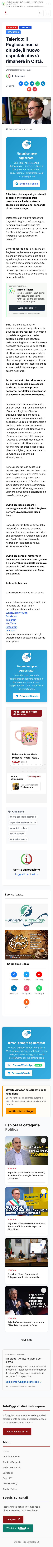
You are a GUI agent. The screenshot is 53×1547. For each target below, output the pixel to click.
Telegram (11, 619)
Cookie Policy (10, 1488)
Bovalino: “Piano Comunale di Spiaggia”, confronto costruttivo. (24, 1275)
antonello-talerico (18, 839)
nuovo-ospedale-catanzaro (23, 816)
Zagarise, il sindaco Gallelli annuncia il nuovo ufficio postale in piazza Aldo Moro (26, 1226)
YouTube (11, 623)
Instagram (11, 626)
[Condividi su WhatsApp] (37, 83)
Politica (12, 27)
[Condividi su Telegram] (43, 83)
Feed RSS (7, 1478)
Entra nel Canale (28, 183)
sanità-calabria (17, 833)
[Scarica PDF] (35, 89)
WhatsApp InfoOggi (17, 612)
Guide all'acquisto (12, 1461)
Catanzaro (13, 32)
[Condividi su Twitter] (26, 83)
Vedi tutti (26, 1339)
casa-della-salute (18, 828)
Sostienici (8, 1472)
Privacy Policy (10, 1483)
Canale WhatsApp (27, 1065)
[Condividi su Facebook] (21, 83)
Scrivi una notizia (11, 1467)
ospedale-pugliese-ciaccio (23, 822)
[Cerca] (41, 13)
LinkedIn (10, 630)
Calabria (25, 27)
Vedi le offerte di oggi (21, 1111)
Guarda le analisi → (27, 307)
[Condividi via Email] (29, 89)
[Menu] (48, 13)
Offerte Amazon (11, 1456)
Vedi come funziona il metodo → (23, 1381)
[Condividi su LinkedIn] (32, 83)
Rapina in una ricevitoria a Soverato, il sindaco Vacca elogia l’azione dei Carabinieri (26, 1175)
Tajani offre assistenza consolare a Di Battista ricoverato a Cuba (26, 1323)
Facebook (11, 616)
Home (6, 1451)
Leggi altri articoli (25, 874)
